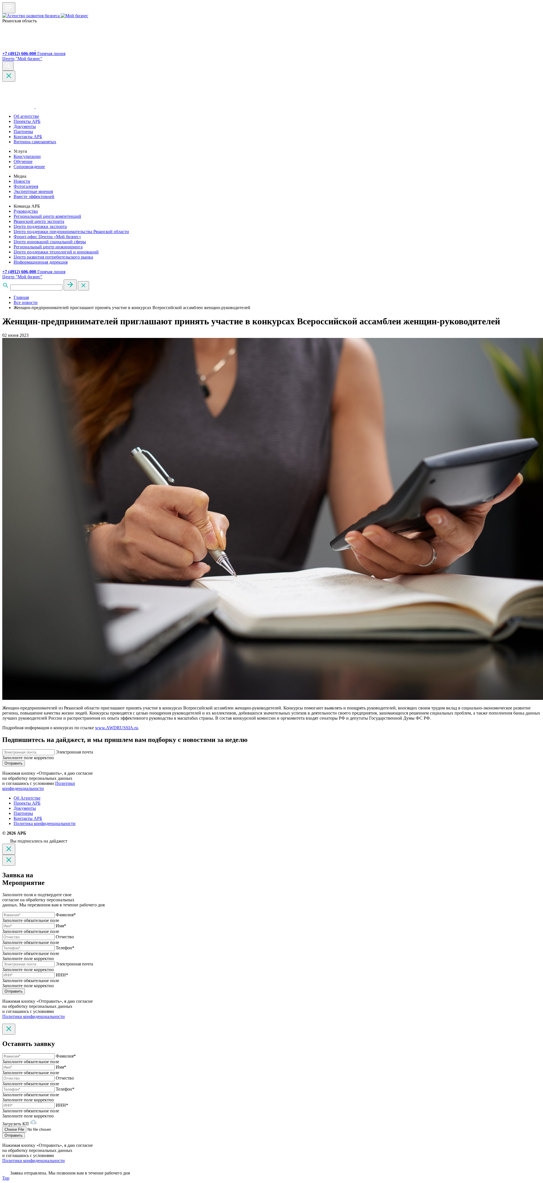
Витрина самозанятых (35, 141)
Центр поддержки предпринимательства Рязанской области (71, 231)
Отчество (65, 936)
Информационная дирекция (41, 262)
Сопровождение (29, 166)
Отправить (14, 763)
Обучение (23, 161)
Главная (21, 297)
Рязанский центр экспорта (39, 221)
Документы (25, 126)
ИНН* (62, 975)
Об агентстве (26, 116)
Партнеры (23, 131)
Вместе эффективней (34, 196)
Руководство (26, 211)
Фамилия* (66, 914)
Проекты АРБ (27, 121)
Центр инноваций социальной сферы (50, 241)
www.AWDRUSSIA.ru (116, 727)
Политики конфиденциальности (38, 786)
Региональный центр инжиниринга (48, 246)
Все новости (26, 302)
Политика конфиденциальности (45, 823)
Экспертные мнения (33, 191)
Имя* (61, 925)
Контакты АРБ (28, 136)
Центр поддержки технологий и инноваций (56, 251)
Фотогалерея (26, 186)
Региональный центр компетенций (47, 216)
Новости (22, 181)
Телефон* (65, 947)
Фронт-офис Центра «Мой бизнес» (47, 236)
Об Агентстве (27, 798)
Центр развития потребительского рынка (53, 257)
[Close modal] (8, 849)
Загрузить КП (16, 1123)
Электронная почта (74, 752)
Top (5, 1178)
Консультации (27, 156)
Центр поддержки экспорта (40, 226)
